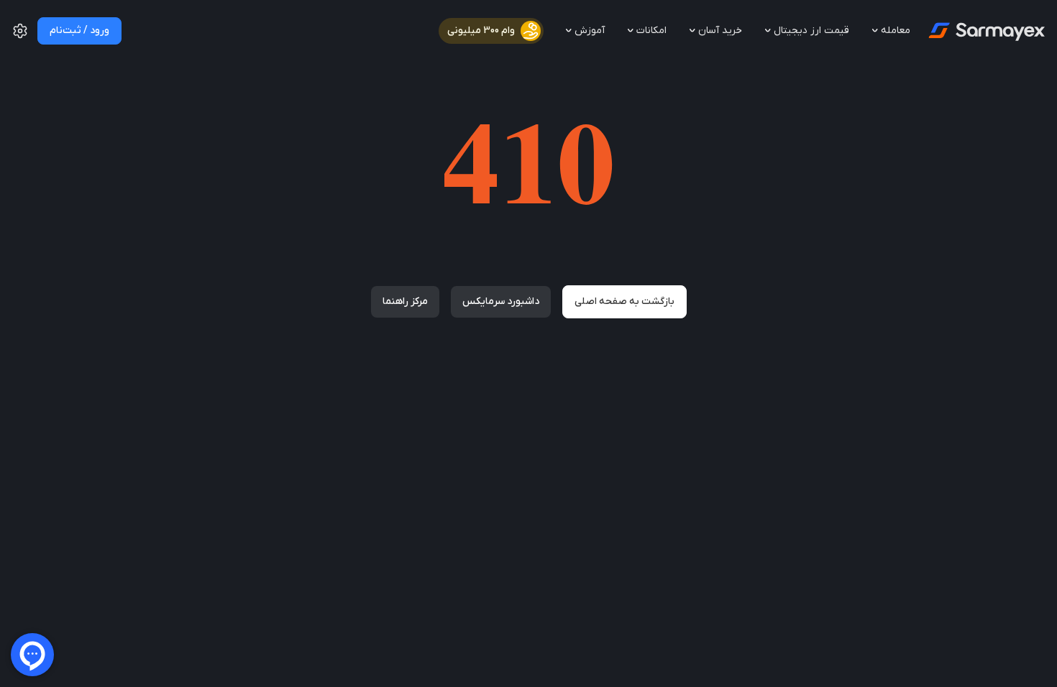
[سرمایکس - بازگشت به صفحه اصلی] (985, 31)
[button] (20, 36)
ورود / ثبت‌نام (79, 30)
